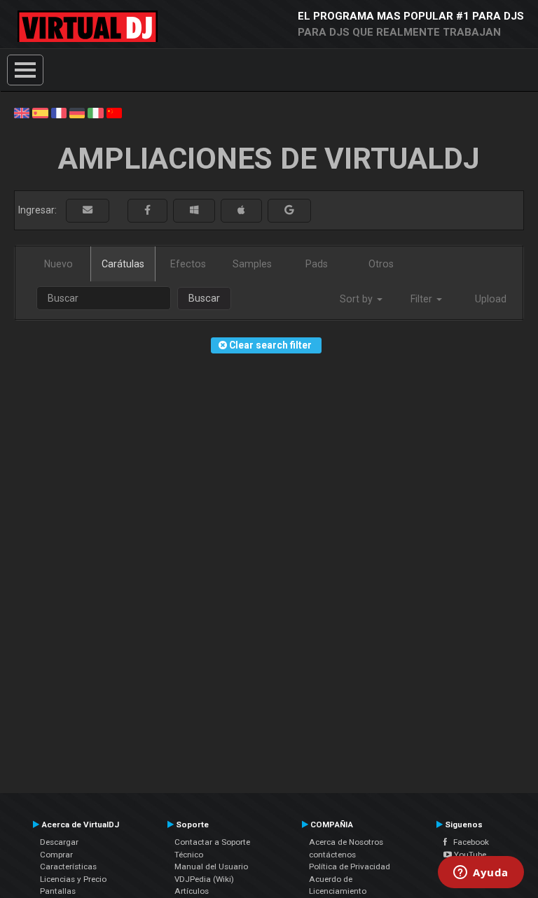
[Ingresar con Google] (289, 210)
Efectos (188, 263)
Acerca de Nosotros (346, 842)
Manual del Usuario (211, 866)
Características (68, 866)
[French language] (59, 112)
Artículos (191, 891)
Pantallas (58, 891)
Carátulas (123, 263)
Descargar (59, 842)
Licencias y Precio (73, 879)
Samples (252, 263)
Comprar (56, 855)
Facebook (468, 842)
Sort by (357, 298)
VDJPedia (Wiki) (204, 879)
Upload (490, 298)
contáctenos (332, 855)
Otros (381, 263)
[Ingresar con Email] (87, 210)
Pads (316, 263)
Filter (423, 298)
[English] (21, 112)
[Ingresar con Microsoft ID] (194, 210)
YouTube (469, 855)
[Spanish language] (40, 112)
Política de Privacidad (349, 866)
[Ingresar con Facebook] (147, 210)
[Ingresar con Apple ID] (241, 210)
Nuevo (58, 263)
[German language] (77, 112)
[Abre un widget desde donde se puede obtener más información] (481, 873)
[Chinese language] (114, 112)
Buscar (204, 298)
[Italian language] (95, 112)
